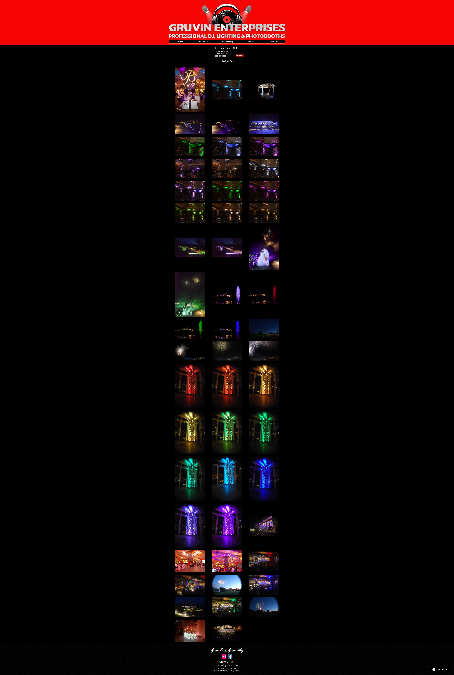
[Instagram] (224, 656)
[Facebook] (230, 656)
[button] (226, 42)
